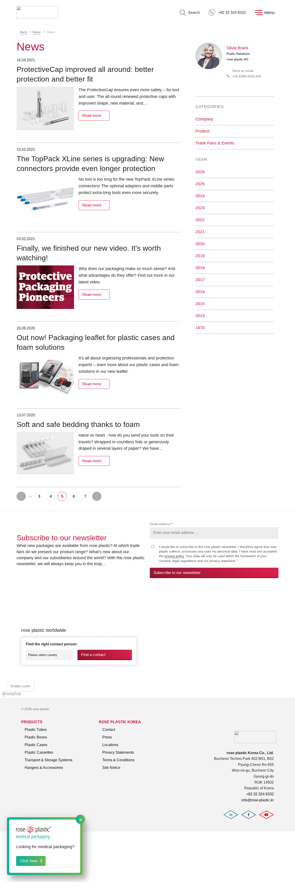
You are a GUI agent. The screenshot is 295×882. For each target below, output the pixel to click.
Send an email (242, 71)
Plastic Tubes (36, 730)
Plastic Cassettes (39, 752)
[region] (147, 643)
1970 (200, 327)
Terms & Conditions (118, 760)
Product (202, 131)
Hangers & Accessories (44, 768)
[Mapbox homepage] (11, 693)
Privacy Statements (118, 752)
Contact (108, 730)
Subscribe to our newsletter (177, 572)
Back (23, 32)
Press (107, 737)
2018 (200, 267)
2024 (200, 196)
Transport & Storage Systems (48, 760)
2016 (200, 291)
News (36, 32)
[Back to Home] (37, 12)
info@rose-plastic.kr (257, 800)
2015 (200, 303)
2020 (200, 243)
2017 (200, 279)
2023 (200, 208)
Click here (28, 861)
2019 (200, 255)
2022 (200, 220)
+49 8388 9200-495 (246, 76)
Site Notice (111, 768)
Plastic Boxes (36, 737)
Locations (110, 745)
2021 (200, 231)
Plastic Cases (36, 745)
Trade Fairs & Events (214, 143)
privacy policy (174, 556)
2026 (200, 172)
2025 (200, 184)
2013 (200, 315)
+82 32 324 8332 (232, 13)
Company (204, 119)
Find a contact (93, 655)
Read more (91, 115)
